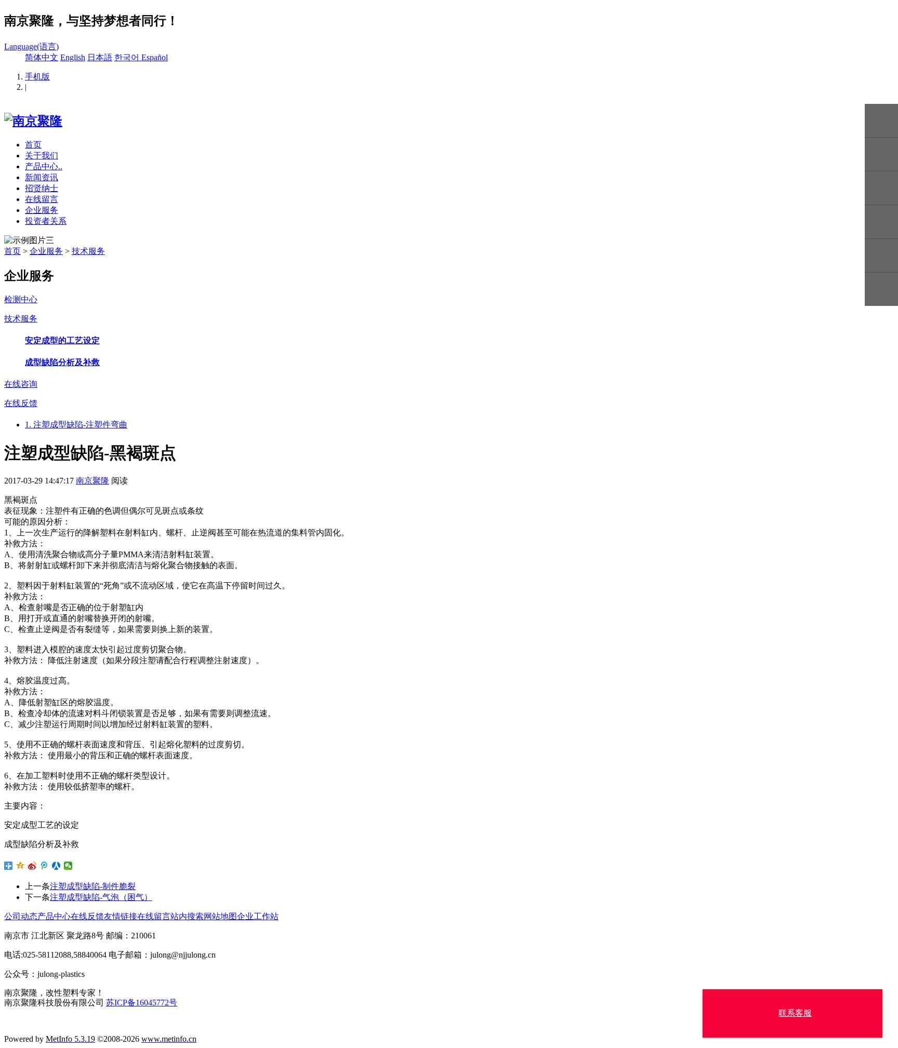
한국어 (127, 57)
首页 (33, 144)
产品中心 (54, 916)
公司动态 (20, 916)
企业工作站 (258, 916)
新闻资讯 (41, 177)
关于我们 (41, 155)
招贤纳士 (41, 188)
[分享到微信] (68, 866)
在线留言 (41, 199)
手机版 (37, 76)
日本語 (99, 57)
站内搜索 (187, 916)
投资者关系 (46, 221)
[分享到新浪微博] (32, 866)
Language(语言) (31, 46)
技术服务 (88, 251)
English (72, 57)
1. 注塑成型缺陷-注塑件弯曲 (76, 424)
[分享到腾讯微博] (44, 866)
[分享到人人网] (56, 866)
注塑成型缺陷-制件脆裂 (93, 886)
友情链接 (120, 916)
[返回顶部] (881, 289)
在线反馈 (87, 916)
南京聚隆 (92, 480)
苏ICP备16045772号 (141, 1002)
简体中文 (41, 57)
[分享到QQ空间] (20, 866)
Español (154, 57)
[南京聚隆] (33, 121)
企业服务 (41, 210)
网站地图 (220, 916)
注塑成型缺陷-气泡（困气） (101, 897)
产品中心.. (43, 166)
